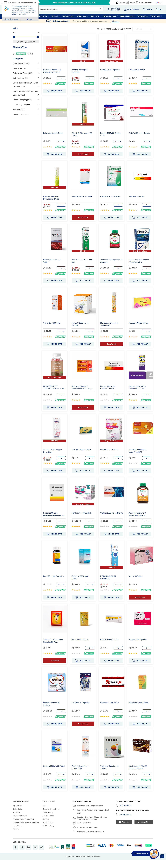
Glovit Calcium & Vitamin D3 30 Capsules (139, 261)
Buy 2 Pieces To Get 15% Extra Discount (25, 93)
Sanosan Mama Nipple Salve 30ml (52, 451)
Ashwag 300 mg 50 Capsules (79, 71)
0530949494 (125, 815)
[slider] (14, 37)
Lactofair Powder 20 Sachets (51, 704)
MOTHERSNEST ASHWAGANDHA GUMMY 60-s (54, 387)
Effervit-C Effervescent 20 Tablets (82, 134)
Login (129, 9)
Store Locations (145, 2)
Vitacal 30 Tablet (135, 576)
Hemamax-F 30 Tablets (109, 703)
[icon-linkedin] (28, 847)
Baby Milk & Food (22, 73)
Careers (132, 2)
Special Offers (48, 822)
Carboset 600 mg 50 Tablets (111, 513)
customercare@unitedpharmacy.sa (90, 805)
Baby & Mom (21, 63)
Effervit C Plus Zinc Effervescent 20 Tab (51, 197)
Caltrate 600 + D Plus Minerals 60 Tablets (137, 387)
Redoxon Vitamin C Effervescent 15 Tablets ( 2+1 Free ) (81, 387)
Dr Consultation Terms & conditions (26, 822)
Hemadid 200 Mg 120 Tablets (52, 261)
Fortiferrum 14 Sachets (109, 450)
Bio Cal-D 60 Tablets (80, 640)
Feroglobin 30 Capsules (110, 70)
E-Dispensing (48, 812)
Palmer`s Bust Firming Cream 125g (81, 767)
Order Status (17, 809)
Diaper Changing (22, 100)
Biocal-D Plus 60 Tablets (138, 703)
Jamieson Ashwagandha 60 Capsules (111, 261)
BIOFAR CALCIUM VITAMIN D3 (108, 577)
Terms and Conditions (51, 809)
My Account (17, 805)
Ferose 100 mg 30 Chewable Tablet (107, 387)
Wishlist (149, 9)
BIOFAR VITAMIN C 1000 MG (82, 261)
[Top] (162, 856)
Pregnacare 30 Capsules (110, 196)
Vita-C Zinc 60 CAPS (51, 323)
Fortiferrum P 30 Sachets (82, 513)
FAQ (44, 805)
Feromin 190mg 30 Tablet (82, 196)
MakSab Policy (48, 826)
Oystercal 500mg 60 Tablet (54, 766)
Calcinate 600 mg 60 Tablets (80, 577)
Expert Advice (18, 826)
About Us (16, 812)
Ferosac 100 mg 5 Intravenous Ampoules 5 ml (54, 514)
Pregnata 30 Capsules (138, 640)
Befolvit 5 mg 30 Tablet (109, 640)
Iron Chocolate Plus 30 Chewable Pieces (138, 767)
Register (136, 9)
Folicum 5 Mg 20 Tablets (138, 323)
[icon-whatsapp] (41, 847)
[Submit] (100, 9)
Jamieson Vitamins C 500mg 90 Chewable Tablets (137, 514)
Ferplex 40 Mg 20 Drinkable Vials (111, 134)
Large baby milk (21, 105)
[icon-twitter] (22, 847)
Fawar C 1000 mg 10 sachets (80, 324)
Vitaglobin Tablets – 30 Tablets (109, 767)
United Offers (20, 114)
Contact (46, 819)
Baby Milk (19, 68)
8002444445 (125, 805)
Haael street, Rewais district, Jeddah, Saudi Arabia (93, 811)
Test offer (18, 109)
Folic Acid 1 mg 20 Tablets (139, 133)
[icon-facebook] (15, 847)
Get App (122, 2)
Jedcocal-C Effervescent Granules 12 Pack (53, 641)
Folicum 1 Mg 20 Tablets (81, 450)
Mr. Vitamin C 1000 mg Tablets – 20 (109, 324)
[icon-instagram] (35, 847)
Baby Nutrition (20, 78)
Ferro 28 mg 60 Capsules (53, 576)
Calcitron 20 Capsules (81, 703)
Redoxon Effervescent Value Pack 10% (137, 451)
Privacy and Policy (20, 816)
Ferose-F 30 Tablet (136, 196)
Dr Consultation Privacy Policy (24, 819)
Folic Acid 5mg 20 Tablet (53, 133)
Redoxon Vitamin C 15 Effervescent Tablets (52, 71)
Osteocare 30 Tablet (137, 70)
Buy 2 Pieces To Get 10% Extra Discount (25, 84)
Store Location (48, 816)
